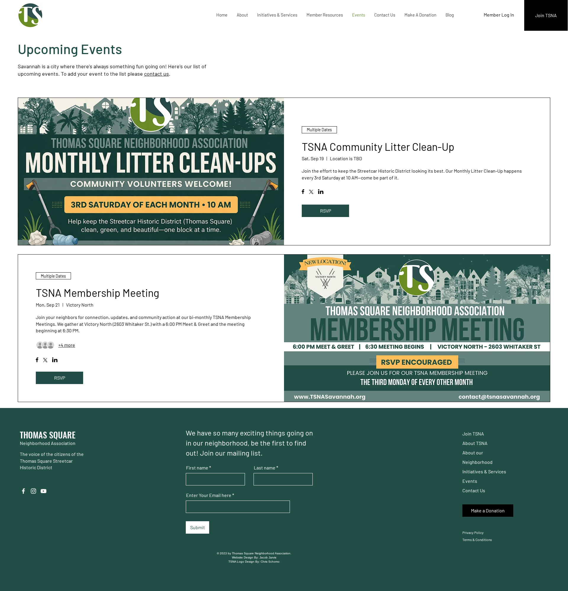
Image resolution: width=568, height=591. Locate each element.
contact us (156, 73)
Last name (264, 467)
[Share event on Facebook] (303, 192)
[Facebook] (23, 491)
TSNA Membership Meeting (97, 292)
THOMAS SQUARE (47, 435)
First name (197, 467)
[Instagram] (33, 491)
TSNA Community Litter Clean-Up (378, 146)
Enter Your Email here (208, 495)
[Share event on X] (311, 192)
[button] (242, 14)
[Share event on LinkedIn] (321, 192)
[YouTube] (43, 491)
